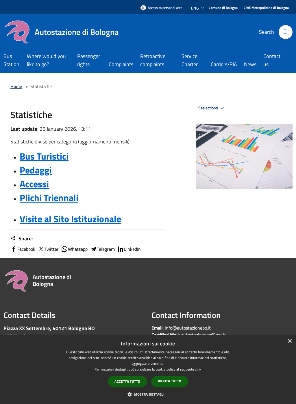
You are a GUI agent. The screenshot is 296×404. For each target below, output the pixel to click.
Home (16, 86)
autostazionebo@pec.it (203, 334)
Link (198, 369)
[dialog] (148, 369)
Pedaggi (36, 170)
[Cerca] (286, 32)
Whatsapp (78, 249)
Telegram (106, 249)
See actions (208, 108)
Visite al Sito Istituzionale (70, 219)
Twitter (52, 249)
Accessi (34, 184)
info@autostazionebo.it (188, 327)
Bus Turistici (44, 156)
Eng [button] (195, 8)
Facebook (26, 249)
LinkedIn (132, 249)
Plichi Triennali (49, 198)
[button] (148, 394)
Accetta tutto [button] (127, 381)
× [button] (289, 341)
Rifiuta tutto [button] (170, 381)
